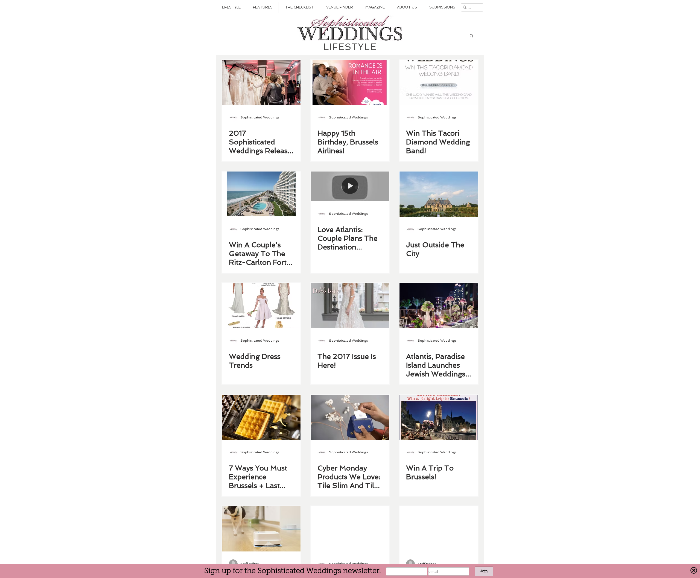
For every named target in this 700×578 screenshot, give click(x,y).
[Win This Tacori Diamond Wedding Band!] (438, 82)
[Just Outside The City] (438, 194)
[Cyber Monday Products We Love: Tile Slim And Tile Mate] (350, 417)
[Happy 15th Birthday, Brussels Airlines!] (350, 82)
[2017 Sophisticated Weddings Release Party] (261, 82)
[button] (471, 36)
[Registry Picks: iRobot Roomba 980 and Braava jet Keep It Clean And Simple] (261, 528)
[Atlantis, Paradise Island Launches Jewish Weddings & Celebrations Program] (438, 305)
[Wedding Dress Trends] (261, 305)
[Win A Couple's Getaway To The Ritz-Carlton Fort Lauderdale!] (261, 194)
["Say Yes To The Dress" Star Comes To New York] (350, 528)
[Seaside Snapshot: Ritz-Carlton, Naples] (438, 528)
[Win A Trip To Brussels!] (438, 417)
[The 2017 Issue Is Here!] (350, 305)
